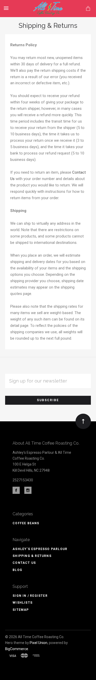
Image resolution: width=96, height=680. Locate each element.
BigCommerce (16, 649)
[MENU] (7, 8)
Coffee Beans (26, 523)
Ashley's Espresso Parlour (40, 549)
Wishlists (23, 602)
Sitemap (21, 610)
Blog (17, 570)
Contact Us (24, 563)
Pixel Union (38, 643)
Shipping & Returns (32, 556)
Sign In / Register (30, 596)
